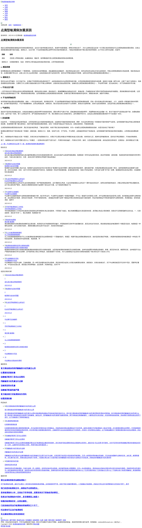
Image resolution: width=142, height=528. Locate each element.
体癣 (45, 520)
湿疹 (64, 520)
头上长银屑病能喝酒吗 (12, 234)
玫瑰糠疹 (29, 520)
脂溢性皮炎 (21, 520)
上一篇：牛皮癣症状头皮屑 (10, 144)
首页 (10, 25)
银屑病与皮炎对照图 (12, 166)
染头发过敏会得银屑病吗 (13, 153)
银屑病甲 (59, 520)
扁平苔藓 (13, 520)
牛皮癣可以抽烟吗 (11, 194)
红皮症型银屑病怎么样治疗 (14, 181)
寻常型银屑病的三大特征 (13, 209)
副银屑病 (36, 520)
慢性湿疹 (51, 520)
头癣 (41, 520)
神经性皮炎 (5, 520)
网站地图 (36, 524)
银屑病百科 (17, 25)
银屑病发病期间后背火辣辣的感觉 (16, 247)
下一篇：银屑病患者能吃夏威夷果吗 (32, 144)
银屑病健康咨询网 (30, 35)
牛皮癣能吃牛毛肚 (11, 260)
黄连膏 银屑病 (9, 222)
